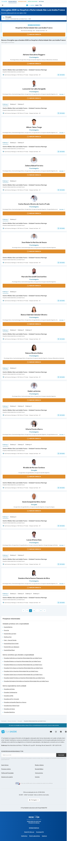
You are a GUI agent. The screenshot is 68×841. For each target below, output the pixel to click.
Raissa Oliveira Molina (34, 353)
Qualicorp (44, 836)
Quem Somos (4, 765)
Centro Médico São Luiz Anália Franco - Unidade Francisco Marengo (25, 70)
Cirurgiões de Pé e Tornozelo (11, 699)
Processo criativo (6, 769)
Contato (37, 777)
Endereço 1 (5, 104)
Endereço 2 (13, 104)
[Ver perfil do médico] (34, 49)
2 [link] (30, 610)
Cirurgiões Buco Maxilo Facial (11, 705)
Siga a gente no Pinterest (66, 732)
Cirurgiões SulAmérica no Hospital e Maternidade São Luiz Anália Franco (23, 658)
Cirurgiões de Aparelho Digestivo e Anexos (15, 702)
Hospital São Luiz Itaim (10, 633)
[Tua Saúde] (9, 731)
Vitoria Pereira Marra (34, 429)
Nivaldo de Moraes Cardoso (34, 468)
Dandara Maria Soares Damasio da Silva (34, 578)
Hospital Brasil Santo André (11, 643)
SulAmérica (24, 836)
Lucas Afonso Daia (34, 540)
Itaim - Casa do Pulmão (10, 640)
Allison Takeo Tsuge (34, 127)
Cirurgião (20, 721)
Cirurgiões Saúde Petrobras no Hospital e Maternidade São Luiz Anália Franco (24, 678)
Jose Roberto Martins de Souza (34, 242)
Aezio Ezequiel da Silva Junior (34, 502)
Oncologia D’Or (40, 832)
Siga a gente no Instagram (56, 732)
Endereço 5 (36, 593)
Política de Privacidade (7, 773)
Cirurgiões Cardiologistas (10, 692)
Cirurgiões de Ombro (9, 689)
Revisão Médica (39, 769)
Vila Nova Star (8, 637)
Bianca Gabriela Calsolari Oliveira (34, 315)
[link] (23, 610)
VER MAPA (62, 74)
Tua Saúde (4, 1)
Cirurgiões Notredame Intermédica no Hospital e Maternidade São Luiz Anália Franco (26, 681)
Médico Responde (32, 1)
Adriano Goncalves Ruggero (34, 55)
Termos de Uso (39, 773)
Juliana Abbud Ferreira (34, 166)
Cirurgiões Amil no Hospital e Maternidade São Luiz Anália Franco (21, 671)
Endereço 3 (21, 104)
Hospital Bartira (8, 627)
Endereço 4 (29, 330)
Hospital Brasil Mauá (9, 650)
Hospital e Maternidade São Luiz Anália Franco (34, 28)
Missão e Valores (39, 765)
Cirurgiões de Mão (8, 695)
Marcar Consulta (12, 721)
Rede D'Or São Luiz (29, 832)
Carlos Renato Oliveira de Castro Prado (34, 204)
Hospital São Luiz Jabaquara (11, 647)
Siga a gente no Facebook (61, 732)
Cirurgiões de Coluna (9, 709)
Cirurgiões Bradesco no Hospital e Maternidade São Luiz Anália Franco (22, 661)
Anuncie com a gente (7, 777)
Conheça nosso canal (51, 732)
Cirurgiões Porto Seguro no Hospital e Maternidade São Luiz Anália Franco (23, 668)
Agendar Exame (22, 1)
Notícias (41, 1)
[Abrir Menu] (2, 5)
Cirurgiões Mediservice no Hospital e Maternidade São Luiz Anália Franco (23, 664)
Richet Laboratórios (34, 836)
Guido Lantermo (34, 391)
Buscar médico (12, 1)
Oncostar (6, 630)
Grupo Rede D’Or (42, 808)
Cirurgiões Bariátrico (9, 712)
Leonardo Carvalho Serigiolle (34, 89)
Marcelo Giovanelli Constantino (34, 277)
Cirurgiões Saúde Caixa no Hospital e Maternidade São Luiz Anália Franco (23, 674)
